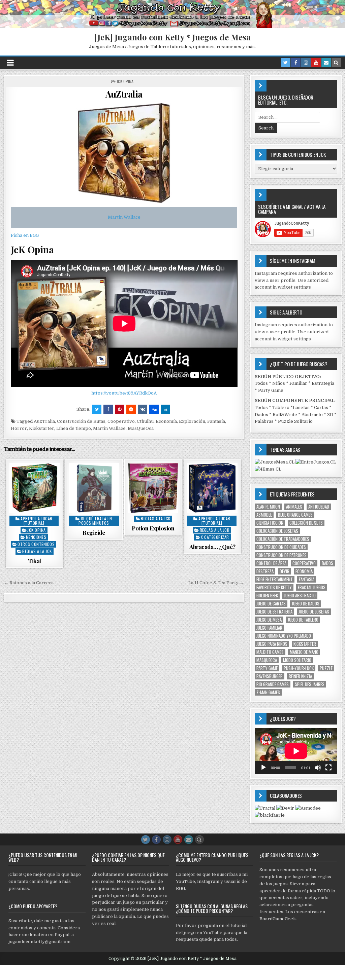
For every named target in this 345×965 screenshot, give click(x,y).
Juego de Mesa (269, 620)
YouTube (185, 881)
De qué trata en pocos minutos (95, 521)
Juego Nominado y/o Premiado (283, 636)
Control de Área (271, 563)
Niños (278, 383)
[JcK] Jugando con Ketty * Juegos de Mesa (172, 37)
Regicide (94, 532)
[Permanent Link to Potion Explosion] (153, 488)
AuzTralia (44, 421)
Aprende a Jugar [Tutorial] (37, 521)
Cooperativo (121, 421)
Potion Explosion (153, 528)
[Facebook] (296, 62)
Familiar (298, 383)
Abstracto (312, 414)
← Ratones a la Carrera (29, 582)
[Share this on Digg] (154, 409)
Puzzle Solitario (295, 421)
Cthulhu (145, 421)
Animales (294, 507)
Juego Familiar (269, 628)
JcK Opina (125, 81)
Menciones (36, 537)
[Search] (336, 62)
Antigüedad (318, 507)
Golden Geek (267, 595)
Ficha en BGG (25, 235)
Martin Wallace (124, 217)
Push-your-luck (299, 668)
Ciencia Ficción (269, 523)
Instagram (208, 881)
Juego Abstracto (300, 595)
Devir (284, 571)
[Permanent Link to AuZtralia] (124, 153)
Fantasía (216, 421)
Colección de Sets (306, 523)
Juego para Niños (271, 644)
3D (330, 414)
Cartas (321, 407)
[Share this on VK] (142, 409)
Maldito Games (270, 652)
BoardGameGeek (277, 918)
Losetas (301, 407)
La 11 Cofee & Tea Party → (216, 582)
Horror (19, 428)
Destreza (265, 571)
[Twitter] (285, 62)
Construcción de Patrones (281, 555)
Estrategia (323, 383)
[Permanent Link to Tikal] (34, 488)
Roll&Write (285, 414)
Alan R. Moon (268, 507)
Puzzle (326, 668)
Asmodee (264, 515)
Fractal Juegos (311, 587)
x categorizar (215, 537)
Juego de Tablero (303, 620)
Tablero (280, 407)
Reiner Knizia (300, 676)
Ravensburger (269, 676)
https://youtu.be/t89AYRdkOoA (124, 393)
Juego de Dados (305, 603)
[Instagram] (306, 62)
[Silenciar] (317, 767)
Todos (261, 383)
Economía (166, 421)
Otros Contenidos (36, 544)
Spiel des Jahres (309, 684)
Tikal (34, 560)
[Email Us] (326, 62)
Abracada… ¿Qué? (212, 546)
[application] (296, 751)
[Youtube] (316, 62)
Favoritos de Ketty (274, 587)
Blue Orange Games (295, 515)
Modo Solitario (297, 660)
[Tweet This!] (96, 409)
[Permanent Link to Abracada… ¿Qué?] (212, 488)
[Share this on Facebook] (108, 409)
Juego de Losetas (314, 611)
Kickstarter (41, 428)
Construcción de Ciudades (281, 547)
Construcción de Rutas (81, 421)
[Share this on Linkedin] (165, 409)
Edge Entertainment (274, 579)
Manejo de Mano (304, 652)
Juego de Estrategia (274, 611)
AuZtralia (124, 94)
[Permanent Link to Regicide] (94, 488)
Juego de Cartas (271, 603)
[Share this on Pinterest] (119, 409)
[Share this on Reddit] (131, 409)
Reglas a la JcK (37, 551)
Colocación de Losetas (277, 531)
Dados (261, 414)
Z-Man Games (268, 692)
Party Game (270, 390)
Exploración (192, 421)
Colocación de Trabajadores (282, 539)
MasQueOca (141, 428)
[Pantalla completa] (328, 767)
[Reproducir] (263, 767)
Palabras (264, 421)
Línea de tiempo (73, 428)
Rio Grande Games (272, 684)
